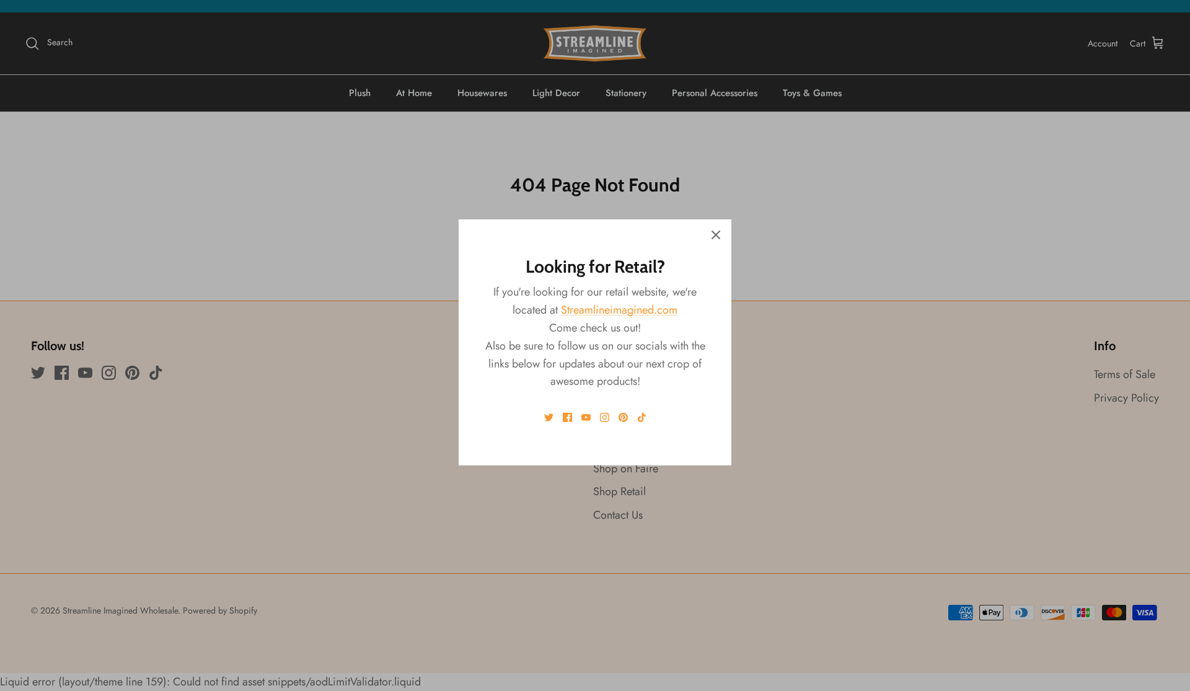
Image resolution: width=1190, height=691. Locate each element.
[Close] (715, 235)
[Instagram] (604, 417)
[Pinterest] (623, 417)
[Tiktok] (641, 417)
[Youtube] (586, 417)
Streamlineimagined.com (619, 310)
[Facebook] (567, 417)
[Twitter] (548, 417)
